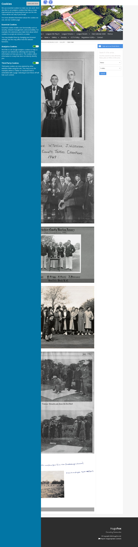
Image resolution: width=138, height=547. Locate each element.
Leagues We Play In (53, 34)
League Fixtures (67, 34)
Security (64, 37)
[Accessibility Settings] (51, 2)
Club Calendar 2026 (98, 34)
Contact (100, 37)
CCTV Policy (75, 37)
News (46, 37)
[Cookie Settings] (45, 2)
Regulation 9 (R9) (88, 37)
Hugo (115, 528)
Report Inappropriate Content (110, 539)
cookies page (15, 20)
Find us (110, 34)
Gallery (54, 37)
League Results (82, 34)
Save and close (33, 3)
